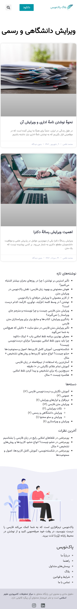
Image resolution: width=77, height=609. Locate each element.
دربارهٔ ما (65, 555)
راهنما (66, 561)
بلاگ (67, 571)
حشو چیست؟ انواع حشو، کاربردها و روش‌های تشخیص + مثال (37, 355)
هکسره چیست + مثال (56, 375)
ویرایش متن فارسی (58, 404)
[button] (8, 7)
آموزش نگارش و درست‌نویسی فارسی (48, 391)
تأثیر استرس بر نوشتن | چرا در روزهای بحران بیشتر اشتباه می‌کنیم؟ (37, 282)
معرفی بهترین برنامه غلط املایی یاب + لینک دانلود (40, 336)
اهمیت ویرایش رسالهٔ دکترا (53, 232)
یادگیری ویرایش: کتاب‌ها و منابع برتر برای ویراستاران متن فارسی (37, 321)
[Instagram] (34, 605)
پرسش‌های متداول (59, 566)
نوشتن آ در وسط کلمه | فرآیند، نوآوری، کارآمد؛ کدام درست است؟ (37, 304)
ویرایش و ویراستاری (58, 421)
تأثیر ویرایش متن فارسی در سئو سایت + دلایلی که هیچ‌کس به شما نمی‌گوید (36, 330)
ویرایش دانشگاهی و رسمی (47, 413)
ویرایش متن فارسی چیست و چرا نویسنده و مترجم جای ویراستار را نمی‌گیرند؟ (38, 312)
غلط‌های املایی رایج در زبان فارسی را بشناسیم (29, 438)
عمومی (65, 395)
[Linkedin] (43, 605)
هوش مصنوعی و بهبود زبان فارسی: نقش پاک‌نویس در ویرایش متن (38, 291)
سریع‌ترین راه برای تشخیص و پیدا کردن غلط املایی (41, 370)
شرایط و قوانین (61, 577)
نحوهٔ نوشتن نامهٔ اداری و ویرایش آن (46, 122)
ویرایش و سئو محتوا (51, 417)
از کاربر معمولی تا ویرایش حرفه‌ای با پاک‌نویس (43, 298)
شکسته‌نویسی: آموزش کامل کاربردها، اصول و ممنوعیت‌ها (37, 349)
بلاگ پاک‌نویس (58, 7)
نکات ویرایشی (54, 408)
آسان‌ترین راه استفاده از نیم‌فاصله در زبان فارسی (42, 362)
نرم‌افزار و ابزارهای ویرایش (54, 400)
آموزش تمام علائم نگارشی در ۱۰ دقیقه (48, 366)
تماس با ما (64, 582)
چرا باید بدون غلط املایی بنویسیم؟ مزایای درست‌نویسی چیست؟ (38, 342)
